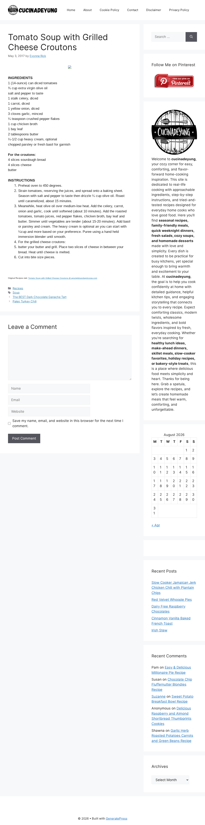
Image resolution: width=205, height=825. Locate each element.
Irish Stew (159, 630)
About (87, 10)
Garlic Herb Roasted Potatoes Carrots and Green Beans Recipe (172, 736)
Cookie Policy (109, 10)
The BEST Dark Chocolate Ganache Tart (39, 297)
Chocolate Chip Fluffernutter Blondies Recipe (172, 684)
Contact (132, 10)
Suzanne (159, 696)
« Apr (156, 525)
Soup (16, 292)
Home (71, 10)
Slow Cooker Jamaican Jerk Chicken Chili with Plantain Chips (174, 588)
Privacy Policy (179, 10)
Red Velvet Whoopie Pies (172, 600)
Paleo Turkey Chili (24, 301)
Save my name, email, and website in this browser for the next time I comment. (67, 423)
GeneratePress (116, 818)
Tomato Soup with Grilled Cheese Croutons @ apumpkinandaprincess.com (62, 278)
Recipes (18, 288)
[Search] (191, 37)
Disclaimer (153, 10)
